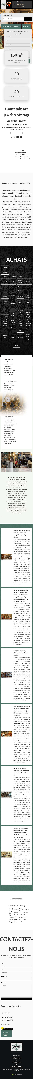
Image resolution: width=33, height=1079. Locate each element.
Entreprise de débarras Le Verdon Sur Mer (24, 914)
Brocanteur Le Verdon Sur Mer (20, 909)
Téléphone (4, 976)
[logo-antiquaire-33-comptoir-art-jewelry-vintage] (3, 4)
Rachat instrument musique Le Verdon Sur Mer (22, 913)
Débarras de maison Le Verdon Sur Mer (10, 910)
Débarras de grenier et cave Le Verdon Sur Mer (15, 916)
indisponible (20, 2)
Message (3, 983)
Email (2, 969)
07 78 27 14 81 (20, 6)
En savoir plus (18, 164)
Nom (2, 963)
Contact (26, 26)
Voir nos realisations (11, 26)
